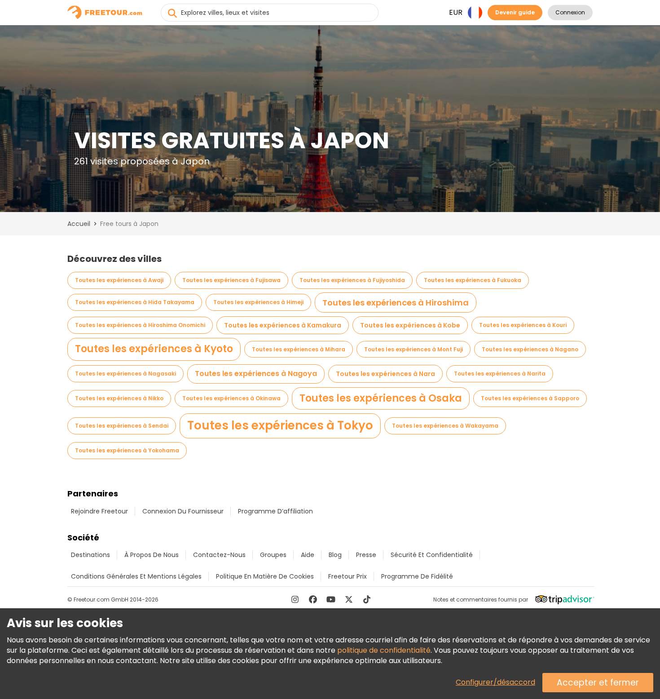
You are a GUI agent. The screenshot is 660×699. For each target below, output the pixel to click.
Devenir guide (515, 12)
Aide (307, 554)
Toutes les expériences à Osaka (380, 398)
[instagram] (295, 599)
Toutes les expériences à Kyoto (154, 349)
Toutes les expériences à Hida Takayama (134, 302)
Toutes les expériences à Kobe (410, 325)
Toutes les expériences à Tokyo (280, 425)
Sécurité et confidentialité (432, 554)
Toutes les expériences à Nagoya (256, 373)
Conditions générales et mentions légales (136, 576)
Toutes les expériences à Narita (500, 373)
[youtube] (331, 599)
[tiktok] (366, 599)
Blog (335, 554)
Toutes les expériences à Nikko (119, 398)
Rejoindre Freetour (99, 511)
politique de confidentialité (384, 650)
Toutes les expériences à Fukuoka (472, 280)
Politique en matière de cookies (265, 576)
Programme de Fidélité (417, 576)
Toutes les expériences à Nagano (530, 349)
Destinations (90, 554)
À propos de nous (151, 554)
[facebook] (313, 599)
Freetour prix (347, 576)
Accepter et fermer (598, 683)
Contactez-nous (219, 554)
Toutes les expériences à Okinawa (231, 398)
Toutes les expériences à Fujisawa (231, 280)
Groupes (273, 554)
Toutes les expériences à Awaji (119, 280)
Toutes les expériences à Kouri (523, 325)
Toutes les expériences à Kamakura (282, 325)
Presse (366, 554)
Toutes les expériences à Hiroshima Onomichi (140, 325)
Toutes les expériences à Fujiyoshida (352, 280)
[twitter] (348, 599)
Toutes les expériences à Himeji (258, 302)
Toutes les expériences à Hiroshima (395, 302)
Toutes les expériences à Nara (385, 373)
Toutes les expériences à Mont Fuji (413, 349)
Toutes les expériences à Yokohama (127, 450)
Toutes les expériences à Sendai (121, 425)
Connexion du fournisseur (183, 511)
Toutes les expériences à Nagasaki (125, 373)
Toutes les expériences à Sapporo (530, 398)
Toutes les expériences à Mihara (298, 349)
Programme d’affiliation (275, 511)
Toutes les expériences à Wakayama (445, 425)
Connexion (570, 12)
